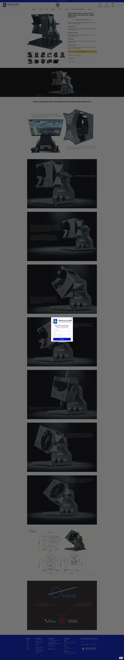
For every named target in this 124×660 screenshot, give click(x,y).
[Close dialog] (72, 318)
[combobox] (54, 336)
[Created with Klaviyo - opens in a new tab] (62, 342)
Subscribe (62, 339)
